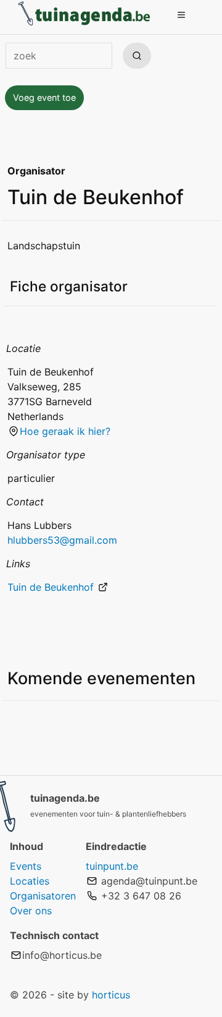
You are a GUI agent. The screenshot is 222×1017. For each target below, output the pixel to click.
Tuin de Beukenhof (52, 587)
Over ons (31, 910)
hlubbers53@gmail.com (62, 540)
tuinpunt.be (112, 866)
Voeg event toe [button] (44, 97)
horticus (111, 995)
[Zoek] (137, 56)
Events (25, 866)
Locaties (29, 881)
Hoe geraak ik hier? (65, 431)
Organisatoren (43, 896)
